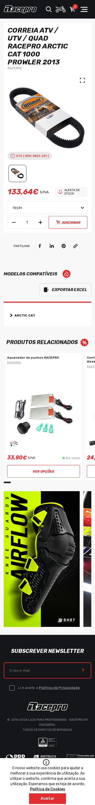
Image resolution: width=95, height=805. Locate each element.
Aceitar (48, 798)
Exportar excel (69, 289)
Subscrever (83, 670)
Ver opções (43, 471)
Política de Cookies (47, 789)
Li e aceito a (49, 688)
